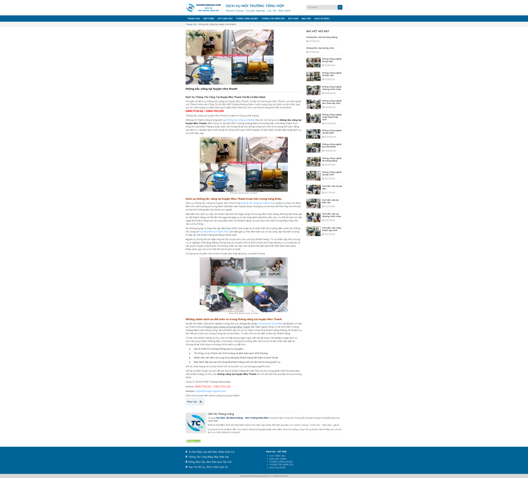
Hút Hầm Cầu (225, 18)
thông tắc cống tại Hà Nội (240, 120)
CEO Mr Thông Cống (221, 414)
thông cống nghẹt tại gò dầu (332, 59)
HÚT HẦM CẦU (278, 456)
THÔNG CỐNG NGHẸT (281, 461)
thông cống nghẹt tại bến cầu (332, 74)
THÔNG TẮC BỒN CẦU (282, 464)
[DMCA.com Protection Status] (193, 441)
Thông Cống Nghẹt (247, 18)
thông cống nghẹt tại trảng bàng (332, 159)
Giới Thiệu (208, 18)
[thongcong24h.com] (204, 7)
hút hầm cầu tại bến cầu (330, 201)
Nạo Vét (306, 18)
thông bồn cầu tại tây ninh (320, 48)
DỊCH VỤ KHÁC (278, 467)
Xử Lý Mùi (293, 18)
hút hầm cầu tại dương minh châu (331, 215)
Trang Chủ (193, 18)
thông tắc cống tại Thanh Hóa (257, 203)
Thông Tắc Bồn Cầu (273, 18)
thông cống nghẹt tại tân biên (332, 131)
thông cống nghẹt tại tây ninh (332, 173)
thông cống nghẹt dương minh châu (332, 87)
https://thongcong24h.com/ (211, 391)
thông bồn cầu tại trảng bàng (321, 37)
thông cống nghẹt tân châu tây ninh (332, 101)
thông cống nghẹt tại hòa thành (332, 145)
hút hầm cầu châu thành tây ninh (331, 228)
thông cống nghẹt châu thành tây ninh (332, 117)
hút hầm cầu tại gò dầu (332, 187)
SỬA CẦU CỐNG (278, 459)
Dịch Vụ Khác (322, 18)
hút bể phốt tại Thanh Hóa (213, 231)
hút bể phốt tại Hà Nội (270, 323)
